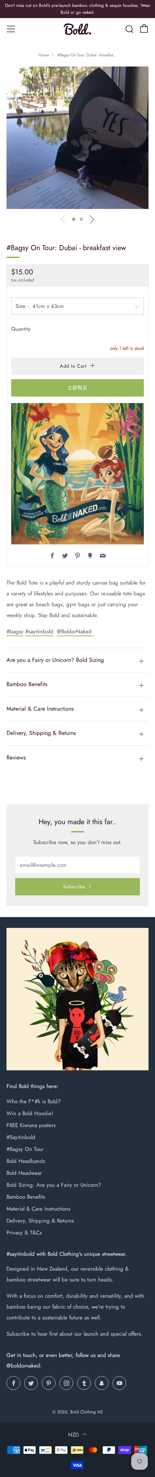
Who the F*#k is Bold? (33, 1101)
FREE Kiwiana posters (31, 1125)
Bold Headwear (24, 1173)
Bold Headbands (25, 1161)
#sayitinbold (39, 631)
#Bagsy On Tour (25, 1149)
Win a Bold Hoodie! (29, 1113)
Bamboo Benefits (25, 1197)
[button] (73, 219)
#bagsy (14, 631)
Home (44, 55)
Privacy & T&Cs (24, 1233)
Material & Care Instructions (38, 1209)
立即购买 (77, 387)
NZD (73, 1435)
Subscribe (74, 886)
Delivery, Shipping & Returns (40, 1221)
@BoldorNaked (75, 631)
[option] (77, 138)
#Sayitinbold (20, 1137)
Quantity (21, 329)
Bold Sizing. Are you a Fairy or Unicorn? (53, 1185)
